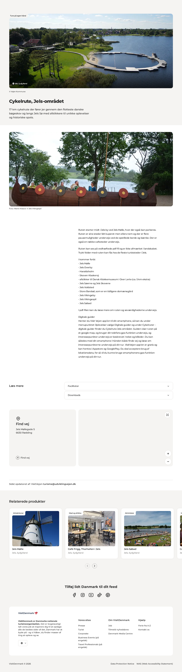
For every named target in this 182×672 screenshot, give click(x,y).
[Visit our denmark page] (74, 594)
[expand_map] (167, 415)
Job (110, 625)
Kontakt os (143, 629)
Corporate (83, 633)
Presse (81, 625)
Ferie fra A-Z (144, 625)
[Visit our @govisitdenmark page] (99, 594)
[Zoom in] (168, 453)
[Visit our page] (82, 594)
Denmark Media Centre (120, 633)
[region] (125, 437)
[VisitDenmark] (28, 613)
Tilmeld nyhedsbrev (118, 629)
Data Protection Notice (122, 663)
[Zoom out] (168, 461)
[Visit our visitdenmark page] (91, 594)
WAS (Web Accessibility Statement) (154, 663)
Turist (81, 629)
